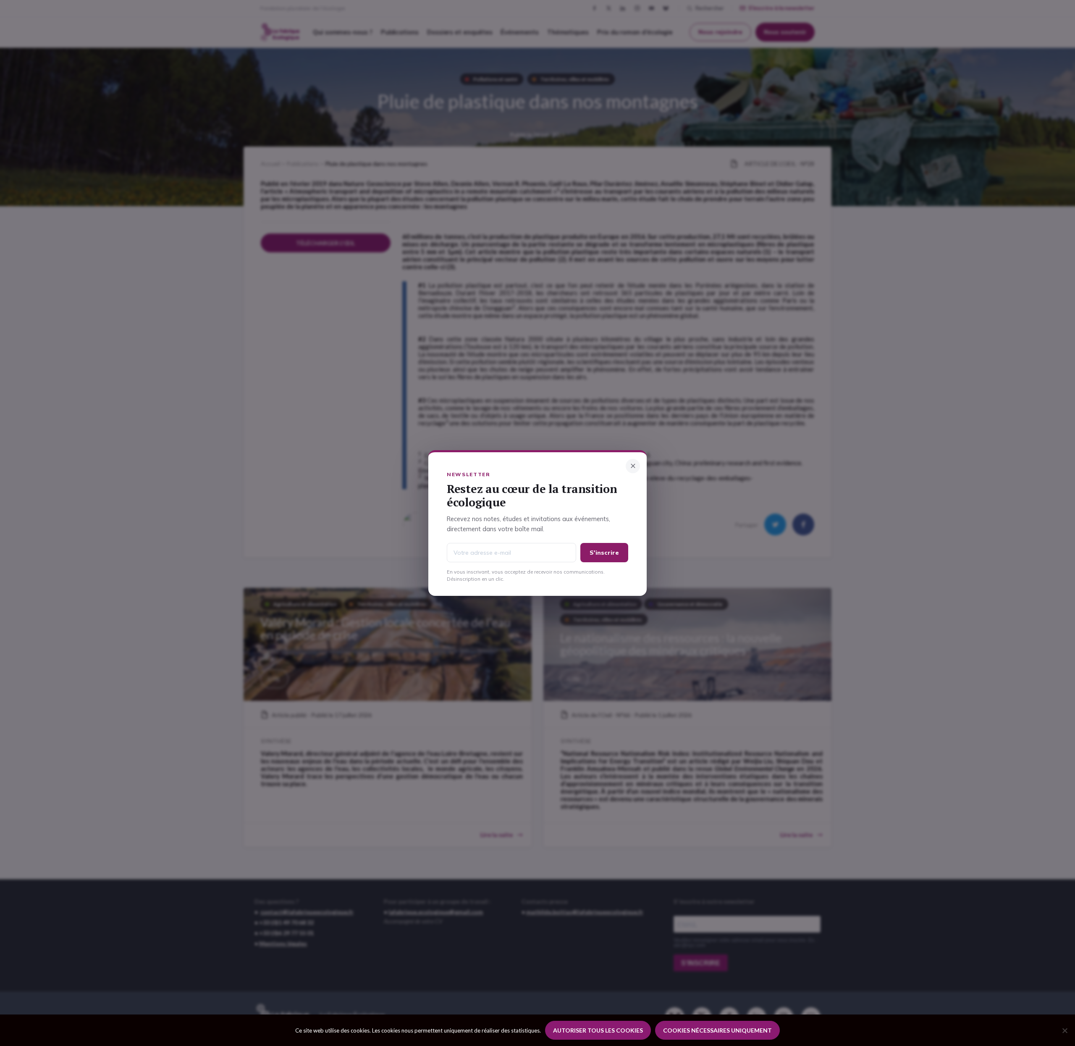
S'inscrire (604, 552)
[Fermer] (633, 466)
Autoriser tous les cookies (598, 1030)
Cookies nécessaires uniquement (717, 1030)
